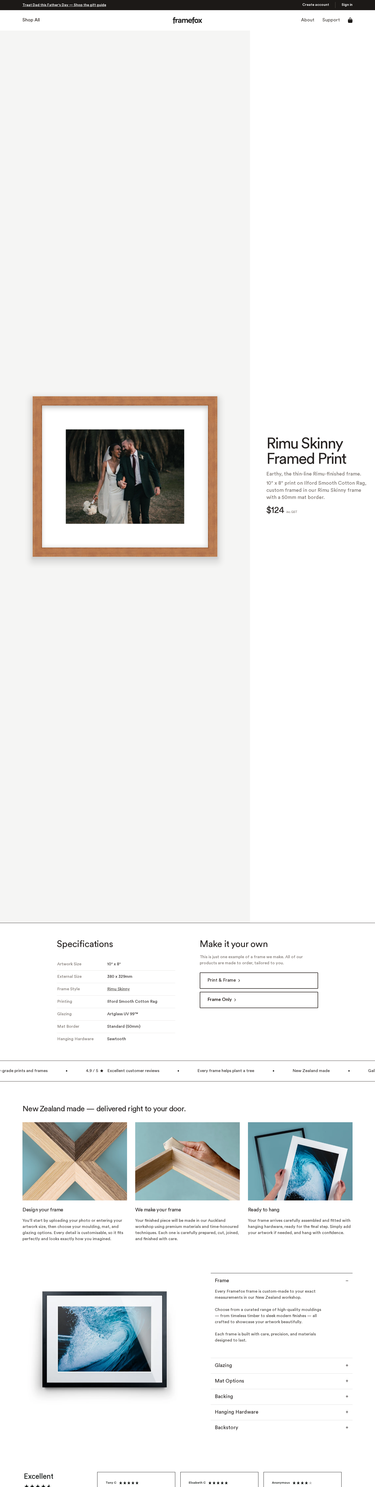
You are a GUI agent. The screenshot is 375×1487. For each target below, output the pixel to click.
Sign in (347, 5)
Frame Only (219, 999)
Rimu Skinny (118, 989)
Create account (315, 5)
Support (331, 20)
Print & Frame (221, 980)
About (307, 20)
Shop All (31, 20)
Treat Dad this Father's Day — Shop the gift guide (64, 5)
